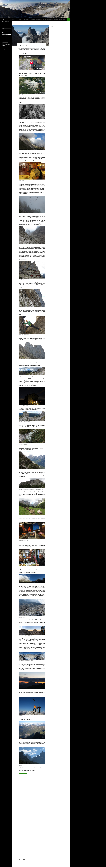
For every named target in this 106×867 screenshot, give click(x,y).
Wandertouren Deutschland (41, 19)
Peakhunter (4, 19)
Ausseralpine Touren (26, 19)
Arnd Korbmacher (13, 19)
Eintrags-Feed (53, 30)
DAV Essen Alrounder (62, 19)
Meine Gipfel (56, 19)
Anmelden (53, 28)
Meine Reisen (33, 19)
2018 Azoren (8, 49)
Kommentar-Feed (54, 32)
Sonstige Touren (50, 19)
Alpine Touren (19, 19)
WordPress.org (53, 34)
